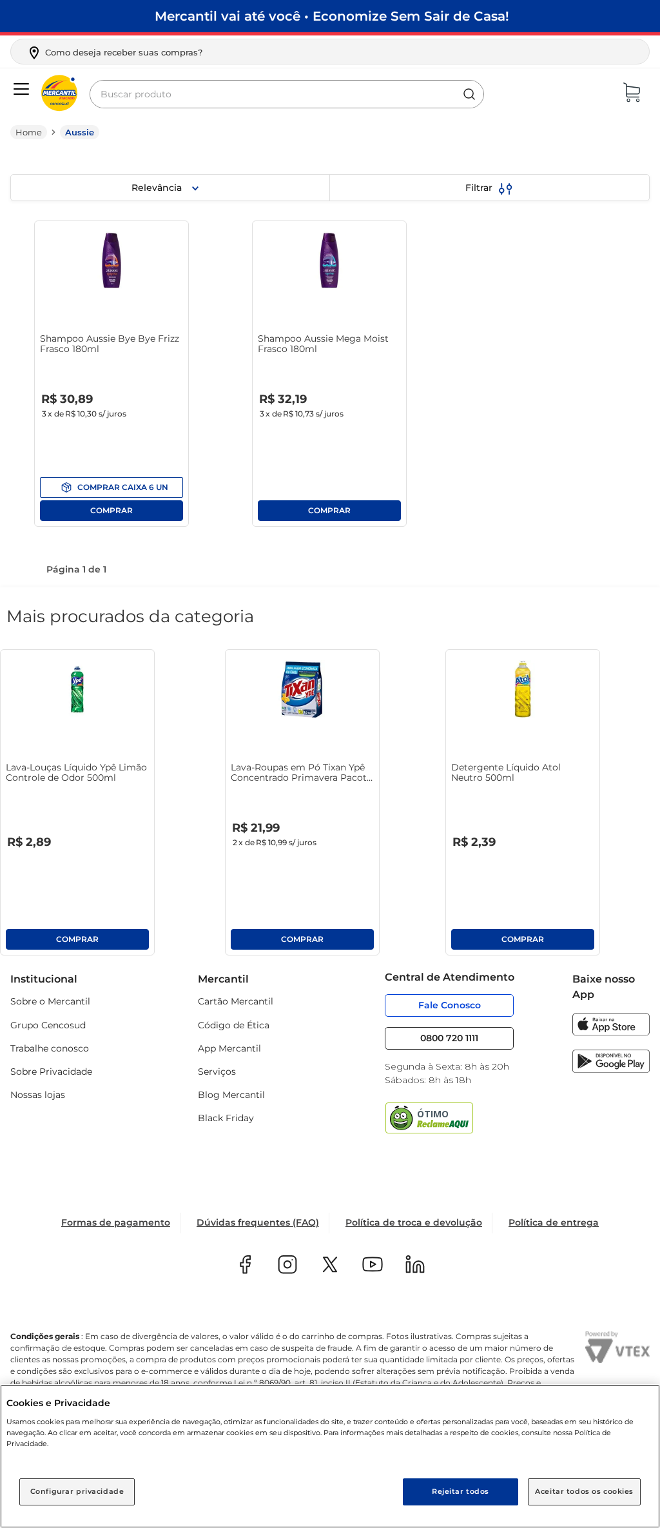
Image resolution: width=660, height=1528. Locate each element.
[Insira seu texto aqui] (611, 1032)
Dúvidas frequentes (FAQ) (258, 1222)
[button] (114, 53)
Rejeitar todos (460, 1491)
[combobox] (287, 94)
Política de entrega (554, 1222)
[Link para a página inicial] (28, 132)
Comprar (111, 487)
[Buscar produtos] (469, 94)
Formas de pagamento (115, 1222)
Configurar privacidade (77, 1491)
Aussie (79, 132)
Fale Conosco (449, 1005)
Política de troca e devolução (413, 1222)
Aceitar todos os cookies (584, 1491)
